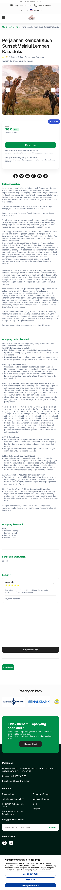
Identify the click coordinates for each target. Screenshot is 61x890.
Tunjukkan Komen (30, 650)
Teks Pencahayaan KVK (13, 799)
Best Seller (54, 121)
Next (53, 90)
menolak (30, 879)
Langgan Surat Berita (13, 819)
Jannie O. (9, 582)
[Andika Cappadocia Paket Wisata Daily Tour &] (32, 17)
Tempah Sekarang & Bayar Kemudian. (21, 157)
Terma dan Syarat (41, 794)
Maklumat (7, 763)
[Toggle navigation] (3, 17)
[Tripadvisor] (11, 843)
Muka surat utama (10, 27)
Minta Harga (30, 145)
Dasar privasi (8, 794)
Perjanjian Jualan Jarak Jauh (13, 805)
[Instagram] (4, 843)
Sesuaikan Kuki (30, 874)
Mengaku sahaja (30, 885)
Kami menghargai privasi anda (22, 859)
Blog (35, 804)
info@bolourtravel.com (22, 5)
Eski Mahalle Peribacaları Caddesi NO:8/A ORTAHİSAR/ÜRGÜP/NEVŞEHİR (27, 769)
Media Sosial (8, 836)
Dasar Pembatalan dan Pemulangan (12, 812)
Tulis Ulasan (8, 667)
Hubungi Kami (30, 744)
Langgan (52, 827)
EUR (20, 10)
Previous (8, 90)
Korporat (6, 788)
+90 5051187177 (44, 5)
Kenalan (36, 808)
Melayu (37, 10)
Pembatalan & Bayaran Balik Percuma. (21, 150)
